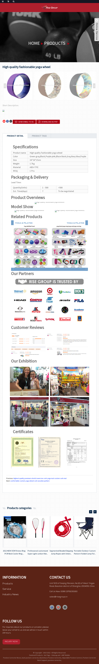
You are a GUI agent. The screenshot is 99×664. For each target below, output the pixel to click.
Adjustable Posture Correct (72, 658)
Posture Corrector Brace (12, 658)
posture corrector (54, 660)
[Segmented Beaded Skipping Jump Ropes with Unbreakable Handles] (62, 531)
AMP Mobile (65, 655)
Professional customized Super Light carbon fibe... (38, 552)
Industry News (11, 594)
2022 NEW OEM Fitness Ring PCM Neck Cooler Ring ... (14, 552)
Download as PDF (50, 122)
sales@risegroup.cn (58, 597)
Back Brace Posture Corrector (50, 658)
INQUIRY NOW (11, 642)
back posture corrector (30, 658)
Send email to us (26, 122)
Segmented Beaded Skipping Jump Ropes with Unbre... (61, 552)
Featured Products (36, 655)
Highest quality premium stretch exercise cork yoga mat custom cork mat (40, 478)
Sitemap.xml (55, 655)
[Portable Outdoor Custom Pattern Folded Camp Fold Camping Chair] (85, 531)
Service (7, 589)
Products (54, 43)
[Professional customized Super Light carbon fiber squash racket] (38, 531)
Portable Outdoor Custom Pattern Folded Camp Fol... (85, 552)
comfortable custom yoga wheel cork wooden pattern (30, 481)
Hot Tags (47, 655)
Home (34, 43)
